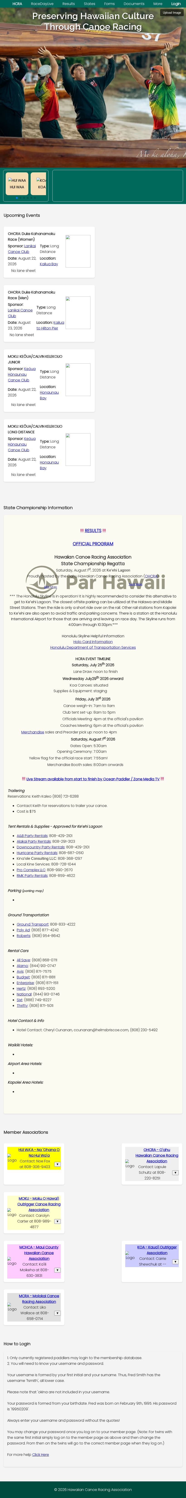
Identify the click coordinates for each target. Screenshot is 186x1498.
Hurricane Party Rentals (37, 852)
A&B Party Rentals (32, 835)
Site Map (50, 587)
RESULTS (93, 531)
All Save (23, 960)
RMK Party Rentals (32, 875)
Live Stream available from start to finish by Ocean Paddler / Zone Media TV (93, 779)
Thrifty (22, 1005)
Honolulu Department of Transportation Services (93, 647)
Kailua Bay (49, 264)
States (89, 3)
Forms (109, 3)
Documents (134, 3)
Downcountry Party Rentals (41, 847)
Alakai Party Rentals (34, 841)
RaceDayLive (42, 3)
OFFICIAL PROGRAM (93, 544)
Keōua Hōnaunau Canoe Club (22, 374)
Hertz (21, 988)
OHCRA (151, 576)
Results (69, 3)
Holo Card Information (93, 641)
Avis (20, 971)
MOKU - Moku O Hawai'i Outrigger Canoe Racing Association (39, 1204)
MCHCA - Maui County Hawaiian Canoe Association (39, 1253)
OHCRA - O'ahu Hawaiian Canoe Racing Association (157, 1155)
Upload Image (172, 12)
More (158, 3)
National (24, 994)
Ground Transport (33, 924)
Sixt (19, 1000)
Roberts (23, 935)
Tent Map (135, 584)
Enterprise (25, 982)
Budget (23, 977)
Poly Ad (23, 930)
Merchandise (32, 732)
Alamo (22, 965)
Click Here (40, 1454)
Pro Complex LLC (31, 870)
